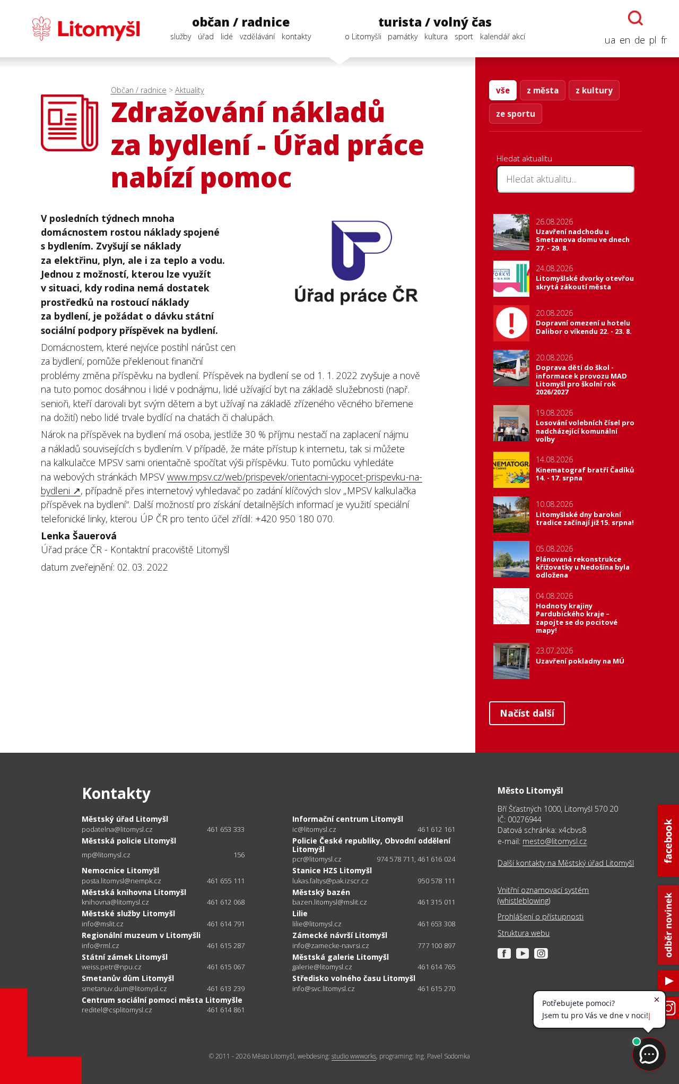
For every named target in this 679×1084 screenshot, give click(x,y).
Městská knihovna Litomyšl (134, 892)
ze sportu (515, 113)
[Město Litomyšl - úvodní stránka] (76, 28)
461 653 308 (436, 923)
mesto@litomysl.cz (555, 841)
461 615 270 (436, 988)
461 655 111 (226, 880)
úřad (206, 36)
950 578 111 (436, 880)
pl (653, 39)
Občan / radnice (139, 90)
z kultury (594, 90)
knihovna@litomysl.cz (115, 902)
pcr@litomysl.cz (317, 859)
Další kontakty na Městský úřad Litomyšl (566, 863)
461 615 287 (226, 945)
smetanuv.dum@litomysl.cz (124, 989)
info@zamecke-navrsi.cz (330, 946)
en (625, 39)
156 (239, 854)
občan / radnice (241, 22)
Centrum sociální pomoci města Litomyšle (162, 1000)
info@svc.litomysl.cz (323, 989)
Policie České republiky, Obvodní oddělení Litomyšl (371, 845)
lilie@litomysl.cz (317, 924)
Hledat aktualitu (524, 158)
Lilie (300, 913)
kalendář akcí (502, 36)
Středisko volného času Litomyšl (353, 978)
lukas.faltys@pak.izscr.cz (330, 881)
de (639, 39)
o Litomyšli (363, 36)
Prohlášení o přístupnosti (541, 916)
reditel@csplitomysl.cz (117, 1010)
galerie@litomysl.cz (322, 967)
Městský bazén (321, 892)
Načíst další (527, 713)
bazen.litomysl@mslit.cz (329, 902)
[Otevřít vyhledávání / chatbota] (635, 18)
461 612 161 (436, 829)
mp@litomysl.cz (106, 855)
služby (180, 36)
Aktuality (189, 90)
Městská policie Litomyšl (129, 841)
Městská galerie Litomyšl (340, 957)
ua (610, 39)
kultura (436, 36)
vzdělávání (257, 36)
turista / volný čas (435, 22)
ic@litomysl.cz (314, 829)
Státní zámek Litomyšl (125, 957)
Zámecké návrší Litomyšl (339, 935)
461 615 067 (226, 966)
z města (543, 90)
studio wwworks (354, 1056)
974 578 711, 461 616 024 (416, 859)
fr (664, 39)
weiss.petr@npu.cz (112, 967)
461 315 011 (436, 902)
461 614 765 (436, 966)
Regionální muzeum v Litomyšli (141, 935)
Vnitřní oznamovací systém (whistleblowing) (543, 895)
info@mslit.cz (103, 924)
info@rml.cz (100, 946)
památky (402, 36)
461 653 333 (226, 829)
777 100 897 (436, 945)
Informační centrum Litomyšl (347, 819)
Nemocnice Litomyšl (120, 870)
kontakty (296, 36)
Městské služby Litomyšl (128, 913)
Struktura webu (524, 933)
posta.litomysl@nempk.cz (121, 881)
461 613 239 (226, 988)
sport (464, 36)
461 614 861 (226, 1009)
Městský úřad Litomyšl (125, 819)
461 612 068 (226, 902)
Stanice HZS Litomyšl (332, 870)
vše (503, 90)
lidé (227, 36)
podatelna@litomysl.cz (117, 829)
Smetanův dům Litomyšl (128, 978)
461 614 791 (226, 923)
